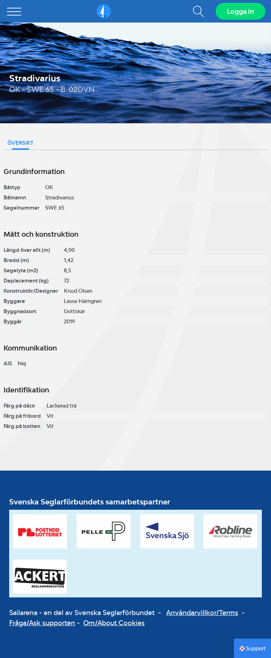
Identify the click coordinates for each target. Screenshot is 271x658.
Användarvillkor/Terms (202, 612)
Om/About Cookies (114, 623)
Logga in (240, 11)
